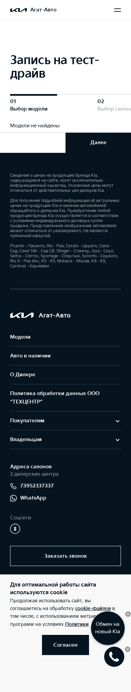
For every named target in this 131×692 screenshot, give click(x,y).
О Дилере (22, 375)
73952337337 (37, 486)
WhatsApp (33, 498)
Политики (77, 624)
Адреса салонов (31, 467)
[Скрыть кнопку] (128, 614)
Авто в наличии (30, 356)
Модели (20, 337)
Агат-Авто (43, 10)
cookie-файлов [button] (93, 608)
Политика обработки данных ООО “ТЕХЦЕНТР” (54, 397)
